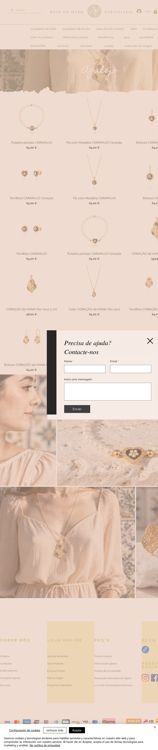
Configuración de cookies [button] (24, 730)
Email (114, 361)
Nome (69, 361)
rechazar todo (54, 730)
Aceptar (77, 730)
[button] (150, 341)
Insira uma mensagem (78, 379)
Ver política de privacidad (44, 745)
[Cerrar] (155, 727)
